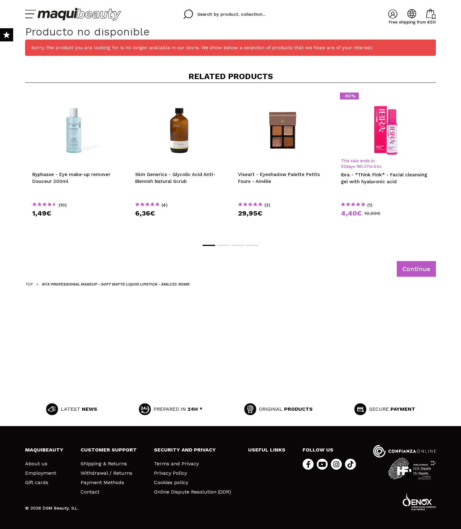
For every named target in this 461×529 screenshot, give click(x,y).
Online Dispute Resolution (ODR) (192, 491)
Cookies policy (171, 482)
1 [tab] (209, 245)
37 (366, 166)
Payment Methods (102, 482)
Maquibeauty (44, 450)
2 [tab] (223, 245)
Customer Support (109, 450)
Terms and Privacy (176, 463)
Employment (40, 473)
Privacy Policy (170, 473)
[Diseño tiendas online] (419, 501)
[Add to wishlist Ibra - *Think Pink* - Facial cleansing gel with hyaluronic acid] (385, 98)
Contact (90, 491)
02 (343, 166)
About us (36, 463)
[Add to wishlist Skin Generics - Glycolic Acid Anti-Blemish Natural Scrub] (179, 98)
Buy (76, 224)
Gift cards (36, 482)
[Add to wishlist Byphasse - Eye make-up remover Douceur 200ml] (76, 98)
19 (358, 166)
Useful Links (266, 450)
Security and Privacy (185, 450)
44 (376, 166)
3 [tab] (237, 245)
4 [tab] (252, 245)
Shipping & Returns (104, 463)
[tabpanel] (76, 163)
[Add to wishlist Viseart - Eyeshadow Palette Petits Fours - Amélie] (282, 98)
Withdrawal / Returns (106, 473)
